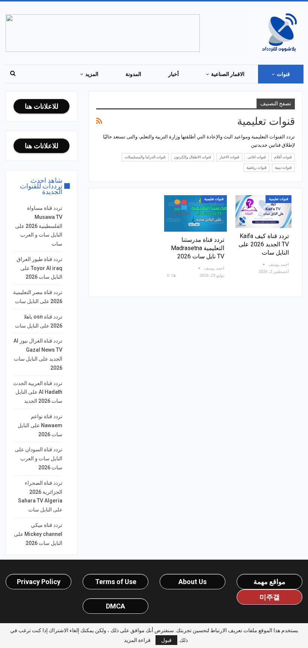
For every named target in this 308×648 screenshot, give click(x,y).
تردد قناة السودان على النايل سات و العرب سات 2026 (38, 458)
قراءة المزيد (137, 640)
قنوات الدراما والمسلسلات (145, 157)
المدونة (133, 74)
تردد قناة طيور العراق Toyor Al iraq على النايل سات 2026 (39, 268)
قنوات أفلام (283, 157)
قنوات (283, 74)
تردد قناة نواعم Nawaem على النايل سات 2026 (40, 425)
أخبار (173, 74)
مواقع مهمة (269, 582)
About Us (192, 582)
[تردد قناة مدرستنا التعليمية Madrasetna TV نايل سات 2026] (195, 213)
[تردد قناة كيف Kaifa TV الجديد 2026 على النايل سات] (263, 211)
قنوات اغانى (257, 157)
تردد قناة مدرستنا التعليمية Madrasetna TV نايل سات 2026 (197, 248)
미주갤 (270, 597)
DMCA (115, 606)
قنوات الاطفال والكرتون (192, 157)
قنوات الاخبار (229, 157)
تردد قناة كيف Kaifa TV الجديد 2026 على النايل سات (264, 244)
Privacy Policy (38, 582)
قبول (166, 640)
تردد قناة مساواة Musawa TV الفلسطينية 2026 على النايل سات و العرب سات (38, 226)
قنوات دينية (283, 167)
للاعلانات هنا (41, 106)
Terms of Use (115, 582)
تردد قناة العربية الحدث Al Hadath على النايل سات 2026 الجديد (37, 392)
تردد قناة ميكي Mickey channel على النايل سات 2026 (38, 534)
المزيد (91, 74)
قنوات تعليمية (278, 199)
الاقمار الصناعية (228, 74)
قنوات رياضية (256, 167)
